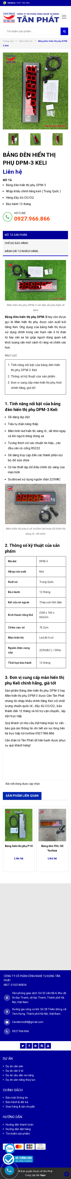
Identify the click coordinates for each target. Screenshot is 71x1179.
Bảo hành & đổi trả (17, 1102)
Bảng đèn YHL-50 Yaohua (52, 848)
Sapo (43, 1175)
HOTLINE (32, 216)
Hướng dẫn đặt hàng (18, 1129)
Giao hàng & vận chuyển (20, 1106)
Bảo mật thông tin (17, 1097)
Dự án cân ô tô (14, 1070)
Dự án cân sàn (14, 1066)
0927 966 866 (23, 3)
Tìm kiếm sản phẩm (18, 1133)
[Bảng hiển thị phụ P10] (18, 825)
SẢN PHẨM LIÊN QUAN (22, 795)
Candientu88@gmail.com (27, 1021)
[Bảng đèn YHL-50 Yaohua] (52, 825)
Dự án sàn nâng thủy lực (20, 1079)
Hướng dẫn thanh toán (19, 1124)
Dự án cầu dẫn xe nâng (20, 1075)
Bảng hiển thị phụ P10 (19, 846)
